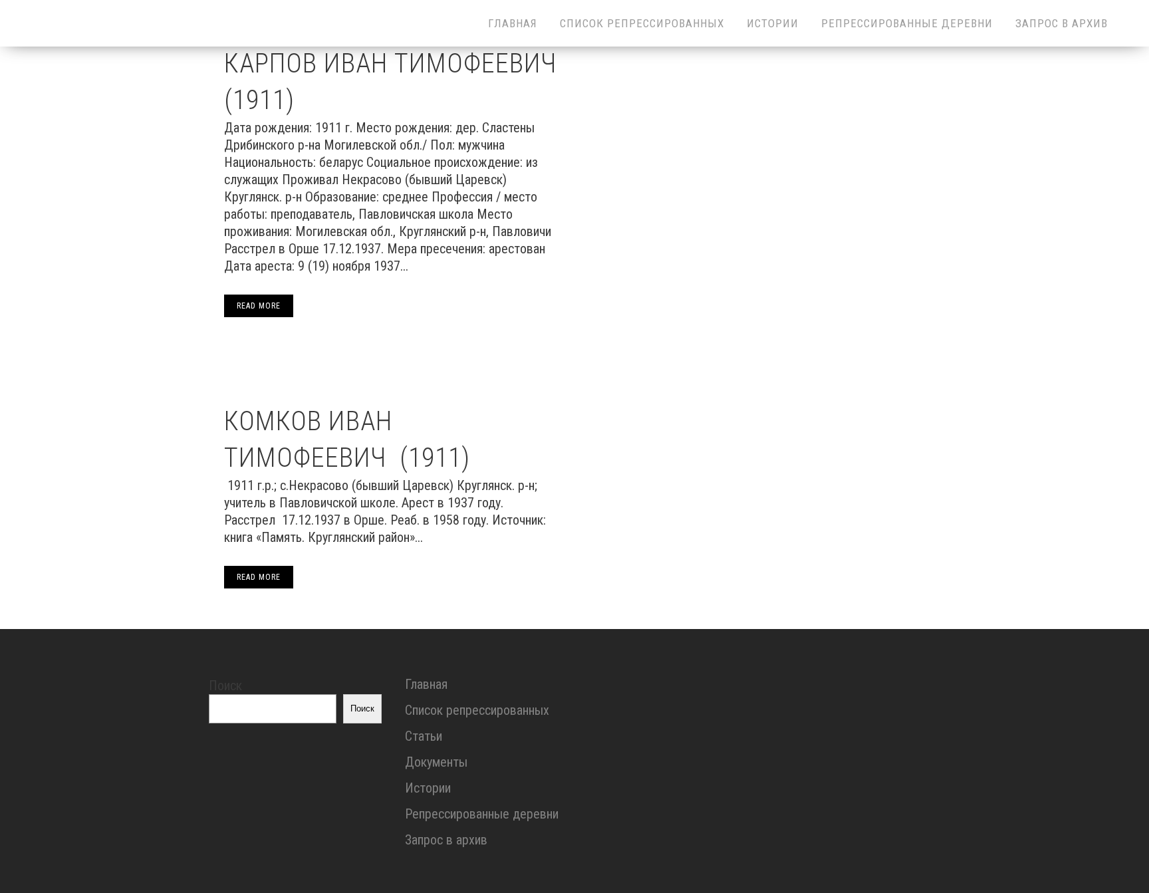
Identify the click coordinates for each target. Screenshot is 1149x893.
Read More (259, 306)
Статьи (423, 736)
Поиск (225, 686)
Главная (426, 684)
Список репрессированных (477, 710)
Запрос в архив (446, 839)
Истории (428, 788)
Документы (436, 762)
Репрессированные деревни (482, 814)
